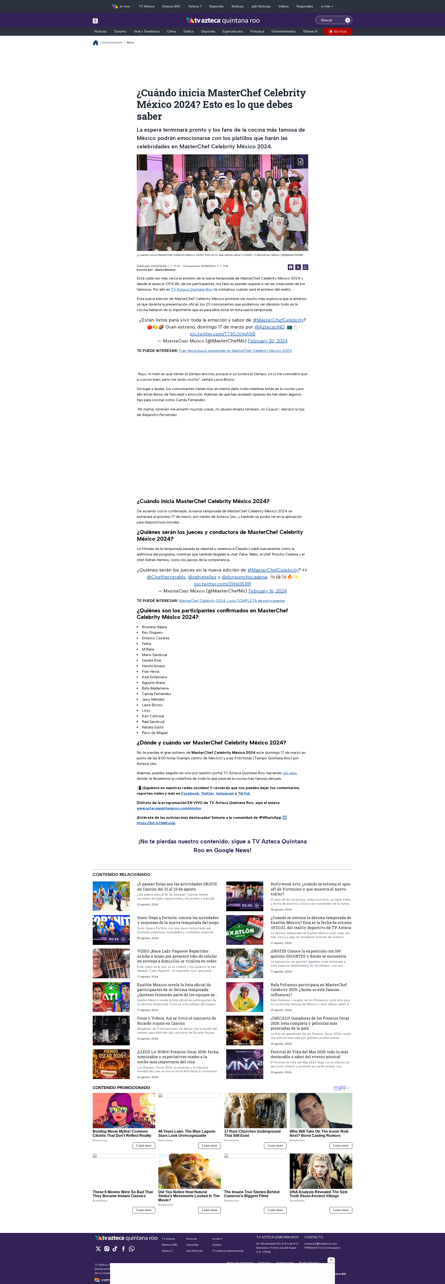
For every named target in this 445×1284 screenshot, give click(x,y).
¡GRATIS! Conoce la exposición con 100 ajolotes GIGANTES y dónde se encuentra (308, 954)
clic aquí (289, 773)
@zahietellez (202, 577)
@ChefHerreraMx (166, 577)
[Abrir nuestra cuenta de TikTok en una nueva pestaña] (115, 1248)
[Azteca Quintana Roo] (222, 20)
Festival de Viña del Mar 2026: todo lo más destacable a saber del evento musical (309, 1054)
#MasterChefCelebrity (278, 320)
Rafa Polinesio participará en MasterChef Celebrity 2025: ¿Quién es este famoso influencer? (309, 989)
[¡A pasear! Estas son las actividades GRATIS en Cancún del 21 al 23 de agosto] (111, 896)
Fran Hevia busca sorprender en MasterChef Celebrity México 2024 (235, 350)
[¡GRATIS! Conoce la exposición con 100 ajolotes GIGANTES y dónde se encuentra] (244, 963)
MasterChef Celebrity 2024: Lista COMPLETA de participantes (232, 600)
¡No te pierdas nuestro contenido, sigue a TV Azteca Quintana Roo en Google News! (222, 846)
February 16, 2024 (267, 591)
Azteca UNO (171, 6)
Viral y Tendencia (146, 31)
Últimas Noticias (315, 31)
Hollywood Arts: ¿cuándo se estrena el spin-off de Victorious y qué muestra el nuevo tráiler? (311, 888)
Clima (171, 31)
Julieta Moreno (164, 269)
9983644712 (312, 1247)
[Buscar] (347, 20)
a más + (327, 6)
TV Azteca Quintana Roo (192, 289)
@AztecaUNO (269, 327)
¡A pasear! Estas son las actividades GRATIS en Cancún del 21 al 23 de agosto (177, 886)
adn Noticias (261, 6)
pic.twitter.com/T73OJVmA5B (222, 334)
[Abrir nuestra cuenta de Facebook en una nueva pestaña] (123, 1248)
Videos (283, 6)
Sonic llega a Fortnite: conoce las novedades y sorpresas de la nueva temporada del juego (178, 920)
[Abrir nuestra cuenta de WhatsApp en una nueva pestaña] (131, 1248)
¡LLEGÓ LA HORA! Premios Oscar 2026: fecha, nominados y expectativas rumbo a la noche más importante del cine (178, 1056)
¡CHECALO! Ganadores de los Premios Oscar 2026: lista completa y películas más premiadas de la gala (310, 1023)
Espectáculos (233, 31)
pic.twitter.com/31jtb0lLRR (222, 584)
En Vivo (340, 31)
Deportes (217, 6)
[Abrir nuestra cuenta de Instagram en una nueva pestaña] (106, 1248)
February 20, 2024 (268, 341)
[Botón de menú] (95, 20)
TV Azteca (146, 6)
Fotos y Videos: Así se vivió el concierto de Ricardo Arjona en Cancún (176, 1021)
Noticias (238, 6)
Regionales (305, 6)
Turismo (120, 31)
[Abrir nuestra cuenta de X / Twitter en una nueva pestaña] (98, 1248)
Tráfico (188, 31)
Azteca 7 (195, 6)
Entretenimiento (284, 31)
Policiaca (257, 31)
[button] (331, 1260)
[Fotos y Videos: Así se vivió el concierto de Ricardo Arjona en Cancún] (111, 1030)
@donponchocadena (244, 577)
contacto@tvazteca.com (320, 1243)
